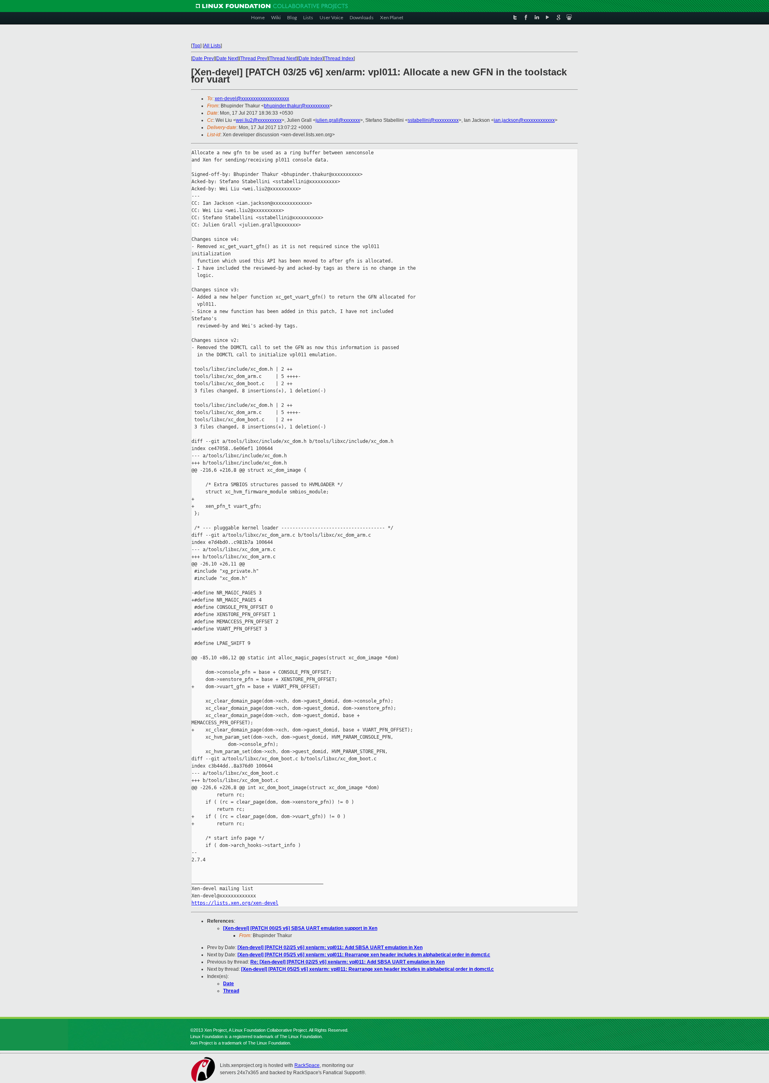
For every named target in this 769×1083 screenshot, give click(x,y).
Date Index (310, 58)
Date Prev (203, 58)
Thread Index (339, 58)
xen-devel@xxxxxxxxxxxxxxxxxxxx (252, 98)
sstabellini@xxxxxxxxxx (433, 120)
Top (196, 45)
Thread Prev (253, 58)
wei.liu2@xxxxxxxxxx (259, 120)
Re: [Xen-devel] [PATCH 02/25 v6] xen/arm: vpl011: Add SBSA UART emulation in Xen (347, 962)
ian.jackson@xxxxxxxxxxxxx (524, 120)
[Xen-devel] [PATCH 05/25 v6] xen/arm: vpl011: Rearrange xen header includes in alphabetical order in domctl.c (364, 955)
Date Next (227, 58)
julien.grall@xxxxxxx (338, 120)
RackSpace (307, 1065)
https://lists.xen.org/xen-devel (234, 903)
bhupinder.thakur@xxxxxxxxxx (297, 106)
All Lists (212, 45)
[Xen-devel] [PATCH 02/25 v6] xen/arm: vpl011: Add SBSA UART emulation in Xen (330, 947)
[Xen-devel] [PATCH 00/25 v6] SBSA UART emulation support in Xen (300, 928)
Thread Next (283, 58)
